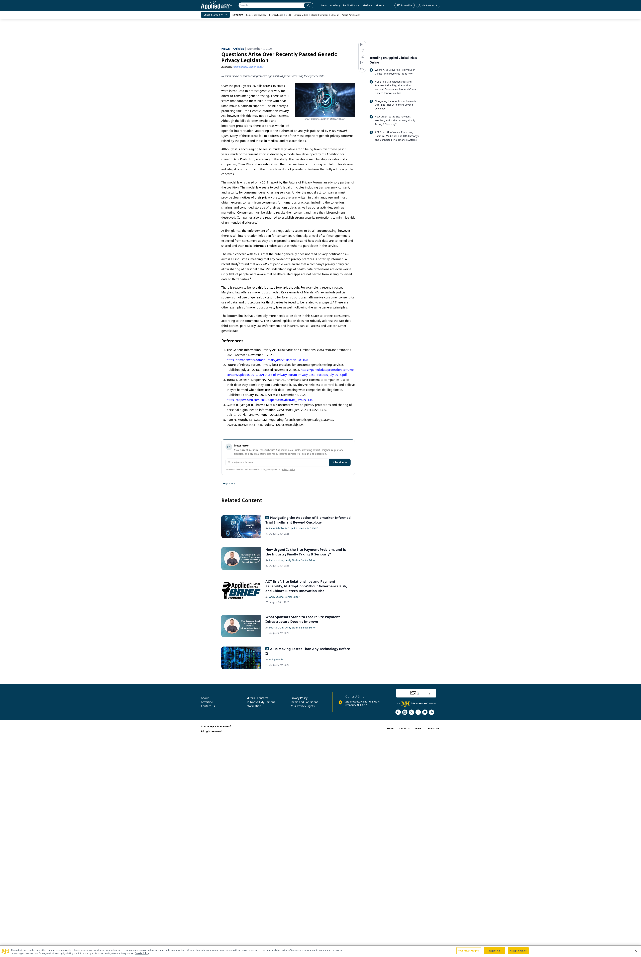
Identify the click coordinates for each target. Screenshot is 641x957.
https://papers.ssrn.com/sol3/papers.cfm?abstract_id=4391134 (270, 400)
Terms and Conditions (304, 702)
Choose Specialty (213, 14)
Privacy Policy (298, 698)
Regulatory (229, 483)
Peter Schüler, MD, (279, 528)
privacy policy (288, 469)
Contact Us (208, 706)
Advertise (207, 702)
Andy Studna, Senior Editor (300, 560)
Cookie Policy (142, 953)
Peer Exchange (276, 15)
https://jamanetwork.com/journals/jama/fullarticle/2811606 (268, 360)
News (324, 5)
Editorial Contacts (257, 698)
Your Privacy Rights (302, 706)
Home (389, 728)
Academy (335, 5)
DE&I (288, 15)
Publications (350, 5)
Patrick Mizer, (276, 560)
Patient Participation (351, 15)
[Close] (635, 950)
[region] (320, 951)
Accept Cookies (518, 950)
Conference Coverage (256, 15)
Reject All (494, 950)
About (205, 698)
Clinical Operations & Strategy (325, 15)
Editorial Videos (301, 15)
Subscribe (338, 462)
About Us (404, 728)
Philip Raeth (276, 659)
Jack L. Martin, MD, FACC (304, 528)
